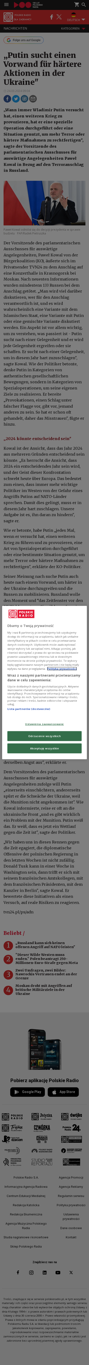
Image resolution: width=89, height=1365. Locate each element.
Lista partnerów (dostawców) (28, 709)
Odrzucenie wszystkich (44, 736)
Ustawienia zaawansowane (44, 724)
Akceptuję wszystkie (44, 748)
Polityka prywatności (62, 668)
